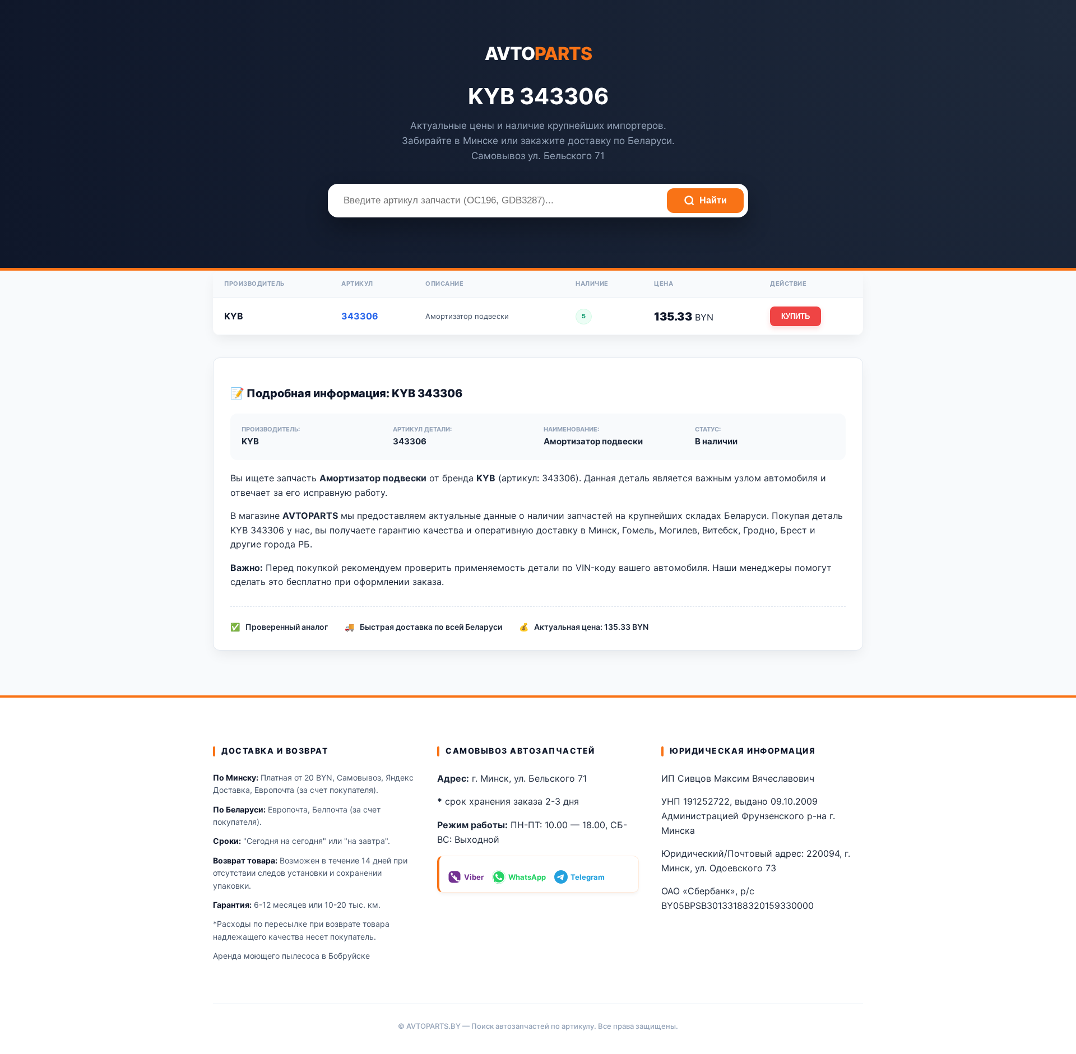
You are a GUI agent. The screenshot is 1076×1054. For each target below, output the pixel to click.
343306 (359, 316)
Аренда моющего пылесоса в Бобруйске (291, 955)
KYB (233, 316)
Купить (795, 316)
